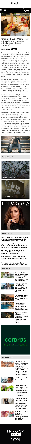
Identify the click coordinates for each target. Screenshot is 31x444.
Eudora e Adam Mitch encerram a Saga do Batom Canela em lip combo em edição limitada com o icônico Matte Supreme (14, 239)
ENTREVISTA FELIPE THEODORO (21, 378)
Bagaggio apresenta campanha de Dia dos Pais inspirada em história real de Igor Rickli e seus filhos (21, 288)
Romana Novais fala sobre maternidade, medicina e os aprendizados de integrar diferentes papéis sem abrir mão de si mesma (21, 403)
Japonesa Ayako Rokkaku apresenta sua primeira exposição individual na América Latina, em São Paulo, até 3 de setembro (14, 245)
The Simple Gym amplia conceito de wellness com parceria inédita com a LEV (14, 263)
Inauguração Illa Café (9, 177)
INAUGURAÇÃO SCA (8, 197)
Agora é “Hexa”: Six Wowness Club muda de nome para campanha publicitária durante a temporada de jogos (21, 317)
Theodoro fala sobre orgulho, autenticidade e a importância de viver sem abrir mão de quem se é (21, 415)
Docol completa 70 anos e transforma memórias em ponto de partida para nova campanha (14, 258)
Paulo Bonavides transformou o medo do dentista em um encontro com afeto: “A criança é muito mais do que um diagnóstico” (21, 390)
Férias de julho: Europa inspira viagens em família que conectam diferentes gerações (21, 306)
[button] (5, 10)
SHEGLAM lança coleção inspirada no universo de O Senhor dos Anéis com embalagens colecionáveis (13, 251)
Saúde (14, 49)
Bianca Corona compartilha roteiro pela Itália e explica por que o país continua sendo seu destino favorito (21, 276)
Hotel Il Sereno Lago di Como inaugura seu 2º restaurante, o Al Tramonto (21, 297)
